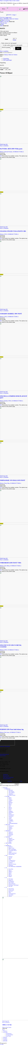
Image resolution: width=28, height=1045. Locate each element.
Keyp (18, 48)
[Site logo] (12, 11)
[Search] (19, 8)
